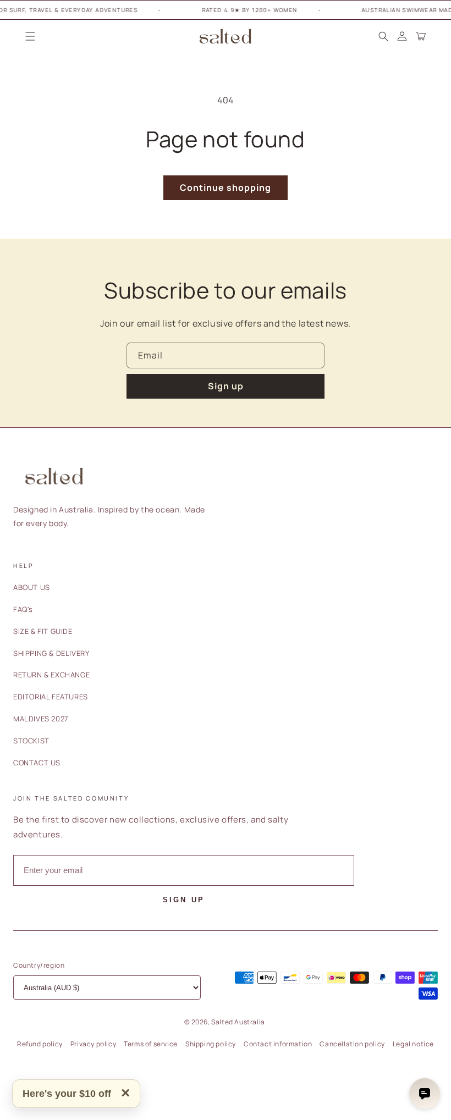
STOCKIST (31, 741)
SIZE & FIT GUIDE (43, 631)
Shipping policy (210, 1044)
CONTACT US (37, 763)
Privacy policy (93, 1044)
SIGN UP (184, 900)
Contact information (278, 1044)
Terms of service (151, 1044)
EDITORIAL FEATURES (50, 697)
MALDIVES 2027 (41, 719)
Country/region (38, 965)
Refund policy (40, 1044)
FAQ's (23, 609)
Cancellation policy (352, 1044)
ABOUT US (31, 587)
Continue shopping (225, 187)
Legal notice (413, 1044)
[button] (30, 36)
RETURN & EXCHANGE (51, 675)
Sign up (226, 386)
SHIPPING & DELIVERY (51, 653)
